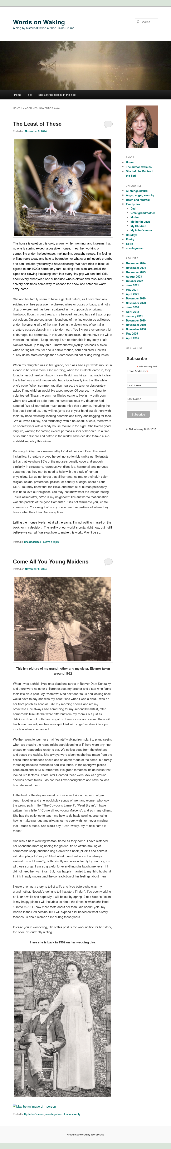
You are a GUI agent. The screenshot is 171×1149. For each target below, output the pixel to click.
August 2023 (134, 276)
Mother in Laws (140, 221)
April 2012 (132, 312)
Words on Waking (39, 21)
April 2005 (132, 338)
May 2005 (132, 333)
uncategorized (32, 542)
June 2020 (132, 307)
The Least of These (37, 123)
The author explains (139, 167)
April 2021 (132, 294)
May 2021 (132, 290)
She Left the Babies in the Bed (56, 95)
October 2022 (134, 281)
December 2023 (136, 272)
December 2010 (136, 320)
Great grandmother (143, 213)
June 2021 (132, 285)
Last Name (134, 399)
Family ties (133, 204)
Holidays (131, 235)
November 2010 (136, 325)
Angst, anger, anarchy (140, 195)
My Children (138, 226)
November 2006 (136, 329)
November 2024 (136, 268)
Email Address (137, 371)
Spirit (129, 244)
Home (17, 95)
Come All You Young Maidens (50, 561)
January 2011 (134, 316)
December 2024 (136, 263)
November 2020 (136, 303)
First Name (134, 385)
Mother (135, 217)
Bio (30, 95)
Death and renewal (138, 200)
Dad (133, 208)
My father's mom (34, 1114)
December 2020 (136, 298)
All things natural (137, 191)
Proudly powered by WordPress (85, 1134)
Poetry (130, 239)
